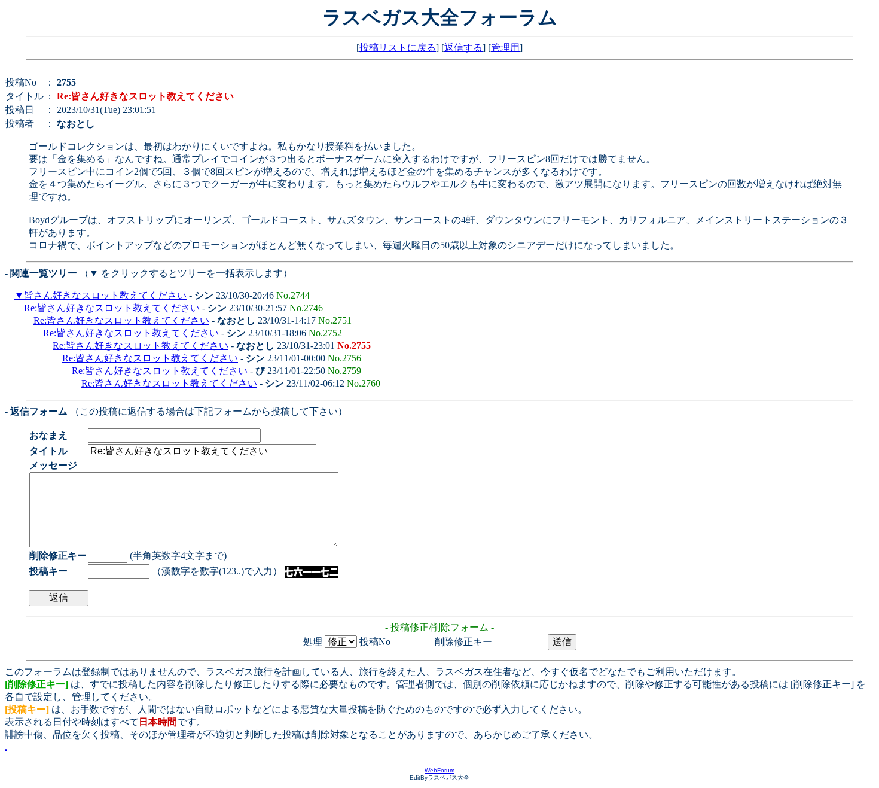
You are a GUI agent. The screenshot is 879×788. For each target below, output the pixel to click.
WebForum (439, 770)
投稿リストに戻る (397, 47)
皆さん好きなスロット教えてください (105, 295)
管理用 (505, 47)
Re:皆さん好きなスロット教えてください (112, 308)
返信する (463, 47)
